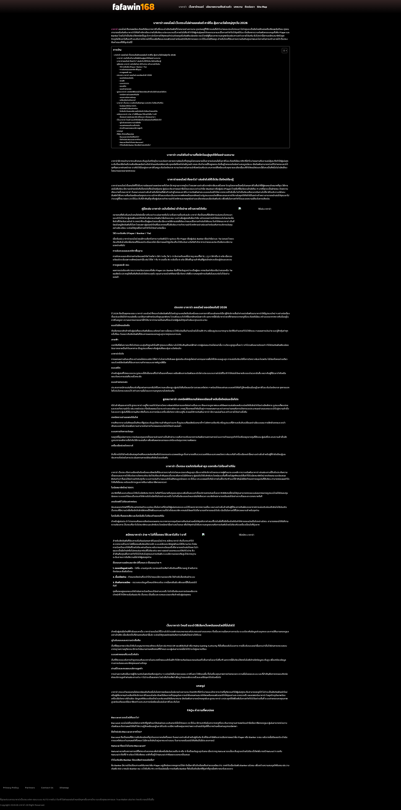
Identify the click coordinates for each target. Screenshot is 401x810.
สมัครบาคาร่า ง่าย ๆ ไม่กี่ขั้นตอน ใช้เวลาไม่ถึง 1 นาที (136, 114)
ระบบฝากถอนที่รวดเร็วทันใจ (130, 125)
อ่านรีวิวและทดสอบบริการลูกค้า (131, 128)
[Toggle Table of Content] (282, 50)
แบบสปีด (123, 86)
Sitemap (64, 787)
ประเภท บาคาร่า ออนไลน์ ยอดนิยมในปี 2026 (134, 75)
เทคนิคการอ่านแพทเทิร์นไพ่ (129, 94)
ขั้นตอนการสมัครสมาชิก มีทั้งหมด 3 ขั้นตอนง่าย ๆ (138, 117)
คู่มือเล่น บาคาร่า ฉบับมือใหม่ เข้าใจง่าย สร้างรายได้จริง (138, 64)
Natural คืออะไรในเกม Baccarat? (131, 142)
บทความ (238, 7)
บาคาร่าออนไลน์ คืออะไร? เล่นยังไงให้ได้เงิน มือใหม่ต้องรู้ (139, 61)
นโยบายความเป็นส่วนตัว (219, 7)
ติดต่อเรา (250, 7)
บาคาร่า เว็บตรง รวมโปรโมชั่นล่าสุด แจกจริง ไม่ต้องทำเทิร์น (140, 102)
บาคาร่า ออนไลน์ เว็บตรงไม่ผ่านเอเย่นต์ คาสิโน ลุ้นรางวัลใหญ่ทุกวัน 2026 (145, 54)
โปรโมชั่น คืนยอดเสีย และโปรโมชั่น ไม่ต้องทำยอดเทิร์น (139, 111)
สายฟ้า (122, 81)
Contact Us (47, 787)
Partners (30, 787)
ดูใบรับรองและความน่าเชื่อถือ (130, 122)
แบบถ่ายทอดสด (125, 89)
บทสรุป (120, 131)
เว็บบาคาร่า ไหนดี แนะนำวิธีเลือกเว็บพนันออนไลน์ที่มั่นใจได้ (139, 119)
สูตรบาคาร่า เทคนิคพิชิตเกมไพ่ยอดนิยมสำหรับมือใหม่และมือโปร (142, 91)
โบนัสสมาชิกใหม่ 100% (128, 106)
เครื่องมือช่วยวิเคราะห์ (127, 100)
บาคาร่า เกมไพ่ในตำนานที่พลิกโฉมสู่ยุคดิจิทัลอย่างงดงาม (138, 58)
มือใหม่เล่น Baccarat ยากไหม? (131, 139)
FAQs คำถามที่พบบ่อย (125, 134)
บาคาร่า (183, 7)
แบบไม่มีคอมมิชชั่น (126, 78)
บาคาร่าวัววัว (124, 83)
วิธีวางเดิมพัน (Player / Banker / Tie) (133, 67)
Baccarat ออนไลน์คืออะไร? (129, 137)
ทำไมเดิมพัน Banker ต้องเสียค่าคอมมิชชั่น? (135, 145)
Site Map (262, 7)
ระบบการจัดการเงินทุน (128, 97)
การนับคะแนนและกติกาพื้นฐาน (130, 69)
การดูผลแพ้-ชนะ (126, 72)
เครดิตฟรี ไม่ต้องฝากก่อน (129, 108)
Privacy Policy (11, 787)
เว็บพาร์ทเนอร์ (196, 7)
